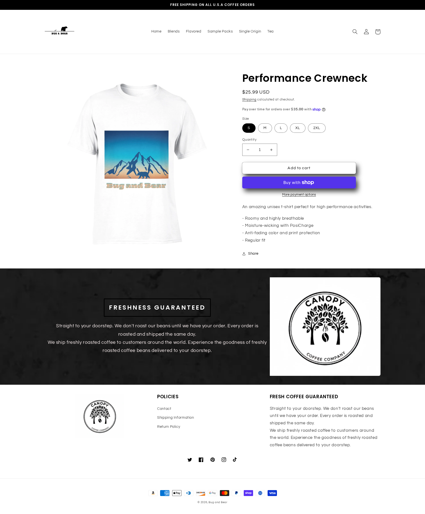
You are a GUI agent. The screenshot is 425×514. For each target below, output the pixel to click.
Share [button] (253, 253)
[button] (355, 31)
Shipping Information (175, 417)
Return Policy (168, 427)
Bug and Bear (218, 502)
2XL (316, 128)
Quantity (249, 139)
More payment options (299, 194)
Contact (164, 409)
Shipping (249, 99)
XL (297, 128)
